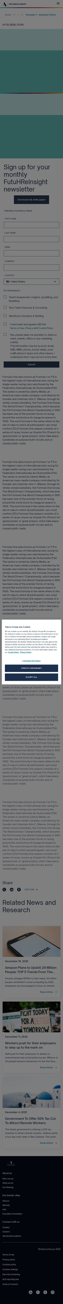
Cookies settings (31, 661)
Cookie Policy (13, 652)
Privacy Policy (25, 652)
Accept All (31, 677)
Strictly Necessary (31, 668)
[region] (31, 652)
